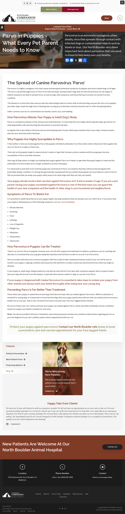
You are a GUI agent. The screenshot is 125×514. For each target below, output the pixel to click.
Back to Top (31, 511)
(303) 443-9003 (79, 3)
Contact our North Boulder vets (78, 326)
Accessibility (6, 511)
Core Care (56, 494)
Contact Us (112, 447)
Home (38, 494)
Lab (86, 494)
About (46, 494)
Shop (107, 18)
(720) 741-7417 (94, 3)
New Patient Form (14, 359)
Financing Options (14, 365)
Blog (8, 371)
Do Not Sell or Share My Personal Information (17, 509)
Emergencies (73, 9)
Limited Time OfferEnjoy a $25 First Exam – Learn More (61, 28)
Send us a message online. (102, 477)
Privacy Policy (6, 506)
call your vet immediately (64, 202)
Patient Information (15, 354)
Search (15, 511)
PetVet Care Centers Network (112, 510)
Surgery (66, 494)
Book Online (51, 9)
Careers (63, 497)
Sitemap (22, 511)
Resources (78, 494)
